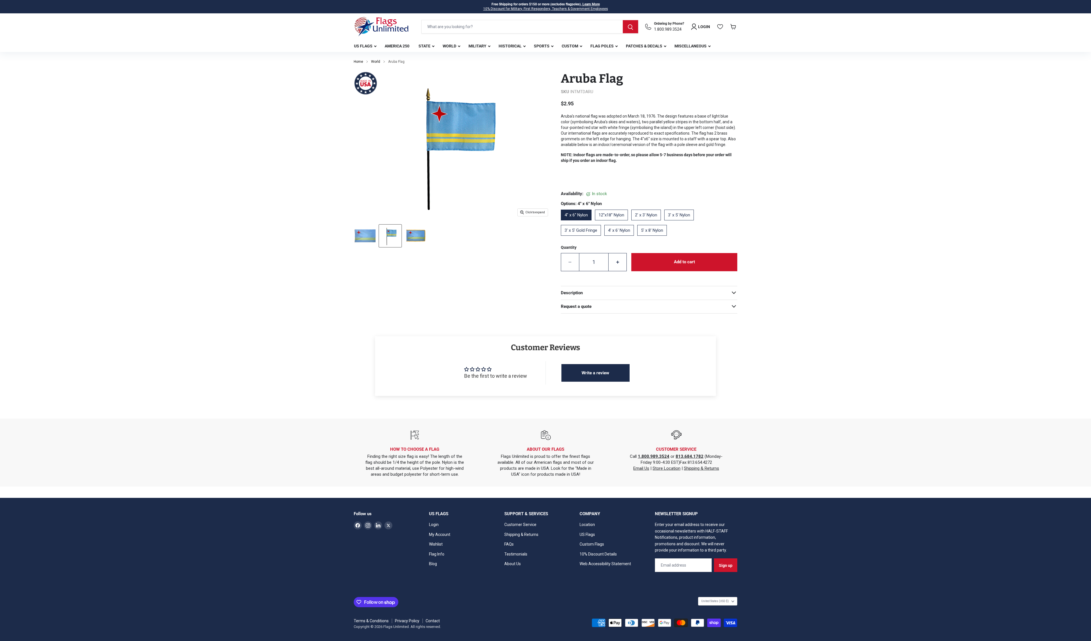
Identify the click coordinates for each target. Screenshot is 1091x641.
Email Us (641, 468)
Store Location (666, 468)
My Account (439, 534)
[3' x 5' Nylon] (680, 222)
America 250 (397, 46)
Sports (542, 46)
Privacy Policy (407, 621)
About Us (512, 563)
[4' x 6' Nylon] (620, 237)
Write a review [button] (595, 372)
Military (478, 46)
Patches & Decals (644, 46)
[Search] (630, 26)
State (425, 46)
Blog (433, 563)
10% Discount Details (598, 554)
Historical (510, 46)
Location (587, 524)
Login (434, 524)
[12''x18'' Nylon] (613, 222)
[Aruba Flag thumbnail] (365, 236)
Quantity (568, 247)
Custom (570, 46)
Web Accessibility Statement (605, 563)
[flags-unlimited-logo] (382, 26)
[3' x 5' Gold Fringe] (582, 237)
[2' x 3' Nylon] (647, 222)
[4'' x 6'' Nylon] (578, 222)
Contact (433, 621)
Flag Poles (602, 46)
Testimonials (515, 554)
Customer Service (520, 524)
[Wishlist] (720, 26)
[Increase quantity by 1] (618, 262)
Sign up (725, 565)
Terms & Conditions (371, 621)
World (450, 46)
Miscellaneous (690, 46)
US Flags (363, 46)
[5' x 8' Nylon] (653, 237)
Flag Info (436, 554)
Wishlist (436, 544)
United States (715, 601)
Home (358, 62)
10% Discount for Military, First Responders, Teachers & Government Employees (545, 9)
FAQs (509, 544)
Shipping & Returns (701, 468)
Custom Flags (592, 544)
